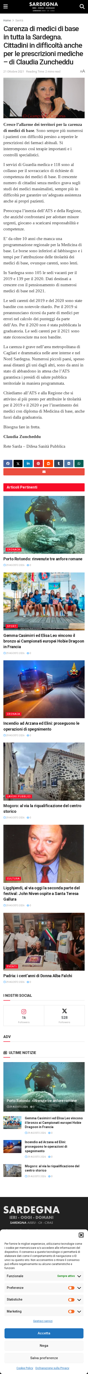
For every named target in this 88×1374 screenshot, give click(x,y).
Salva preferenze (44, 1358)
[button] (81, 1235)
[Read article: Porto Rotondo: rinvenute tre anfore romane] (44, 525)
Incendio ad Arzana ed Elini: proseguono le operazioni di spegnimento (46, 1146)
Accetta (44, 1333)
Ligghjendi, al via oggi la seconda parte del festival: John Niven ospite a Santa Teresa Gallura (41, 894)
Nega (44, 1346)
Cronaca (13, 549)
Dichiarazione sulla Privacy (52, 1368)
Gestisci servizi (43, 1321)
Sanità (19, 20)
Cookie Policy (24, 1368)
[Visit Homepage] (43, 6)
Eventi (12, 966)
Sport (11, 626)
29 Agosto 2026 (15, 565)
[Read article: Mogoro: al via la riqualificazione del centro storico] (44, 771)
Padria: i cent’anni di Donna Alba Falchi (37, 975)
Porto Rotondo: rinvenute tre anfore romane (42, 558)
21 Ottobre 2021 (13, 71)
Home (7, 20)
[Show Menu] (5, 7)
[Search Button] (82, 7)
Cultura (13, 878)
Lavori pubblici (19, 796)
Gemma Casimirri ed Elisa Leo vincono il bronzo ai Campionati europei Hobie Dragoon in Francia (43, 641)
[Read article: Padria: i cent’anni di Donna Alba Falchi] (44, 942)
